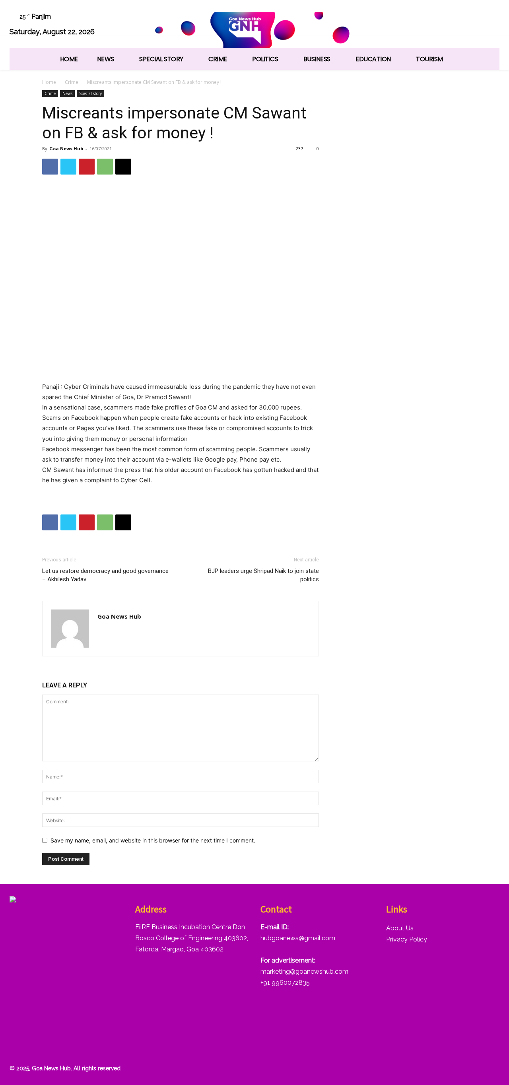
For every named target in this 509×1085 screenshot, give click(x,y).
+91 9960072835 (285, 982)
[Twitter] (449, 25)
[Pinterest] (87, 167)
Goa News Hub (66, 148)
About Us (400, 928)
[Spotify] (429, 25)
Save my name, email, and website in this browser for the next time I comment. (153, 840)
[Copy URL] (123, 167)
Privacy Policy (406, 939)
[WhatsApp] (469, 25)
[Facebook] (388, 25)
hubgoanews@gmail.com (297, 938)
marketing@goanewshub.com (304, 971)
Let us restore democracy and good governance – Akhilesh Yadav (105, 575)
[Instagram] (408, 25)
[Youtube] (489, 25)
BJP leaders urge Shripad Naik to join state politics (263, 575)
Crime (71, 82)
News (67, 93)
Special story (90, 93)
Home (49, 82)
